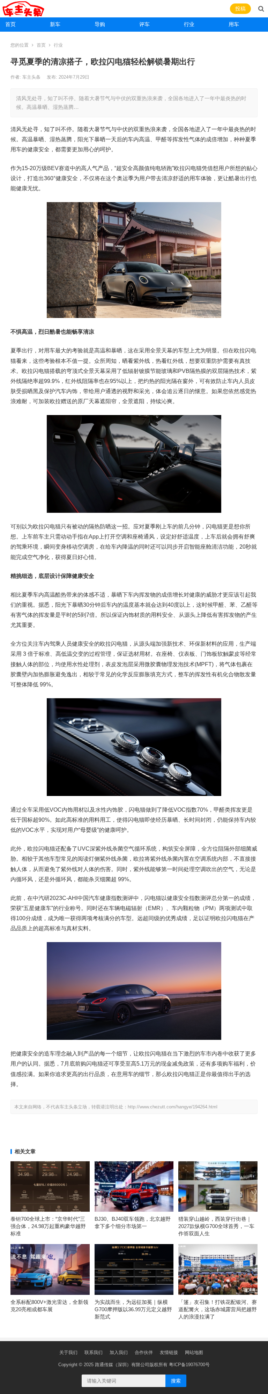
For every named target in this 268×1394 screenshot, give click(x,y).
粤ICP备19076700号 (189, 1364)
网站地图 (194, 1352)
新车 (55, 24)
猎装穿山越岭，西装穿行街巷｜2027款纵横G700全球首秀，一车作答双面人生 (216, 1226)
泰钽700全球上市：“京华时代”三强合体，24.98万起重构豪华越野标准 (48, 1226)
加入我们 (119, 1352)
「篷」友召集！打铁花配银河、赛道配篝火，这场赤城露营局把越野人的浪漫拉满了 (217, 1309)
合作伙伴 (144, 1352)
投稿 (240, 8)
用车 (234, 24)
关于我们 (68, 1352)
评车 (144, 24)
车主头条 (32, 77)
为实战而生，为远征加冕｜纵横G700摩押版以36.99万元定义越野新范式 (133, 1309)
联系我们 (93, 1352)
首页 (10, 24)
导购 (100, 24)
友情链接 (169, 1352)
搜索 (176, 1381)
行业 (189, 24)
